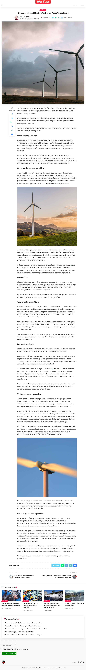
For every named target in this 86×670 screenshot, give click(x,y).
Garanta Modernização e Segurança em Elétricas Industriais (30, 605)
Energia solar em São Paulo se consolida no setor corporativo (23, 623)
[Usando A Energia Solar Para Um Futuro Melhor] (74, 595)
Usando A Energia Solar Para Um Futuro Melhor (19, 632)
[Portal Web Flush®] (43, 2)
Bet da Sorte (62, 667)
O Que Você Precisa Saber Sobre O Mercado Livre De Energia (23, 635)
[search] (74, 5)
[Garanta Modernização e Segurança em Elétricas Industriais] (32, 595)
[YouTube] (83, 662)
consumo (56, 369)
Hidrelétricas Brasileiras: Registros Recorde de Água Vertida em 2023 (52, 605)
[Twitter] (81, 662)
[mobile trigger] (3, 5)
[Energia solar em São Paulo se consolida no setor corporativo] (11, 595)
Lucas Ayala (25, 16)
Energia (43, 9)
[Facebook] (78, 662)
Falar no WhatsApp (9, 653)
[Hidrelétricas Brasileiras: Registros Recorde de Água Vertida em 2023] (53, 595)
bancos (70, 265)
